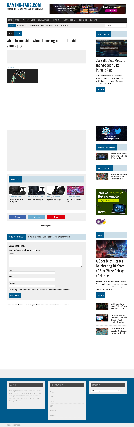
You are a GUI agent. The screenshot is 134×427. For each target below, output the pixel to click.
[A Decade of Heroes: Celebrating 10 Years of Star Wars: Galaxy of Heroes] (111, 256)
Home (10, 20)
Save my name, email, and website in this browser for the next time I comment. (41, 289)
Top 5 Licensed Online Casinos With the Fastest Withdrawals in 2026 (119, 306)
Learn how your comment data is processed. (53, 305)
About (17, 20)
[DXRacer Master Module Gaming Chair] (17, 194)
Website (12, 283)
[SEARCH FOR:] (115, 25)
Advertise (53, 410)
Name (11, 270)
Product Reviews (29, 20)
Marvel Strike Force (104, 168)
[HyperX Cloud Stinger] (56, 194)
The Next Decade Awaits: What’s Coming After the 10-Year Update (119, 155)
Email (11, 276)
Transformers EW (69, 20)
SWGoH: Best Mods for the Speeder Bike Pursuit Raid (111, 65)
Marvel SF (55, 20)
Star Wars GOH (43, 20)
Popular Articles (103, 34)
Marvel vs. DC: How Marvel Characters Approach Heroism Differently (119, 176)
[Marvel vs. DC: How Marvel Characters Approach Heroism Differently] (102, 179)
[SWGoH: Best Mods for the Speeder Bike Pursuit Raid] (111, 56)
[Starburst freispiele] (101, 224)
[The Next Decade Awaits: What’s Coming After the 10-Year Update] (102, 158)
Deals (11, 197)
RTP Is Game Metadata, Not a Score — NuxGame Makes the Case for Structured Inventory (119, 318)
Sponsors (53, 415)
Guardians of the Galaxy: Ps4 (74, 200)
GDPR (51, 406)
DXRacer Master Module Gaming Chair (16, 200)
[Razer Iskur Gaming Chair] (36, 194)
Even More (93, 20)
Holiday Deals (18, 197)
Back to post (46, 225)
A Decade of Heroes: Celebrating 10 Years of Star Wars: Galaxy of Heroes (110, 268)
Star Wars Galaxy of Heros (106, 147)
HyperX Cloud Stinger (54, 199)
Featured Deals (15, 179)
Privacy (52, 401)
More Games (83, 20)
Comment (12, 254)
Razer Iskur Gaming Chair (36, 199)
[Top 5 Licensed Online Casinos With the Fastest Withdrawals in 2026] (102, 308)
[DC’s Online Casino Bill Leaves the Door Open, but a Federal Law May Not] (102, 333)
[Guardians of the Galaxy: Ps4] (75, 194)
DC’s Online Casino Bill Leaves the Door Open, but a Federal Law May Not (119, 330)
